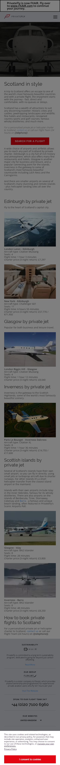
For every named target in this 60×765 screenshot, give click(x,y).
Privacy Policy (10, 749)
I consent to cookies (30, 759)
